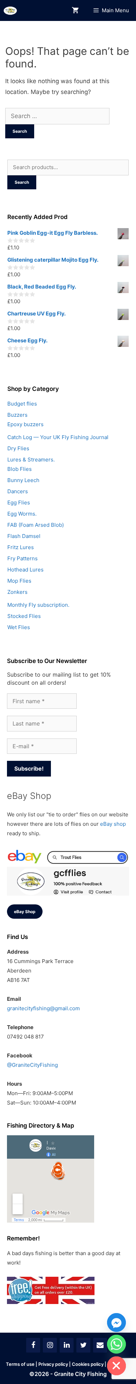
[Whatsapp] (116, 1344)
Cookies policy (88, 1364)
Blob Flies (19, 469)
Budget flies (22, 403)
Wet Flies (18, 627)
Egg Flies (18, 502)
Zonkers (17, 592)
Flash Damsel (23, 536)
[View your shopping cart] (75, 11)
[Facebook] (33, 1345)
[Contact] (100, 1345)
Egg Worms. (22, 513)
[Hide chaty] (116, 1365)
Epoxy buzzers (25, 424)
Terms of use (20, 1364)
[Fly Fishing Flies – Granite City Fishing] (10, 11)
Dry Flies (18, 448)
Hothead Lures (25, 569)
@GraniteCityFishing (32, 1065)
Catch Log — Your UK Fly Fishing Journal (57, 437)
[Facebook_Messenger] (116, 1322)
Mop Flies (19, 580)
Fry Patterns (22, 558)
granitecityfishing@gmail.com (43, 1008)
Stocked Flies (24, 616)
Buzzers (17, 414)
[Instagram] (50, 1345)
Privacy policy (53, 1364)
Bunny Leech (23, 480)
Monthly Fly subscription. (38, 605)
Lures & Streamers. (31, 459)
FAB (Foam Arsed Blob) (35, 525)
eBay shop (113, 824)
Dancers (17, 491)
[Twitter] (83, 1345)
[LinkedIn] (67, 1345)
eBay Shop (25, 911)
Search (22, 182)
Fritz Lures (20, 547)
